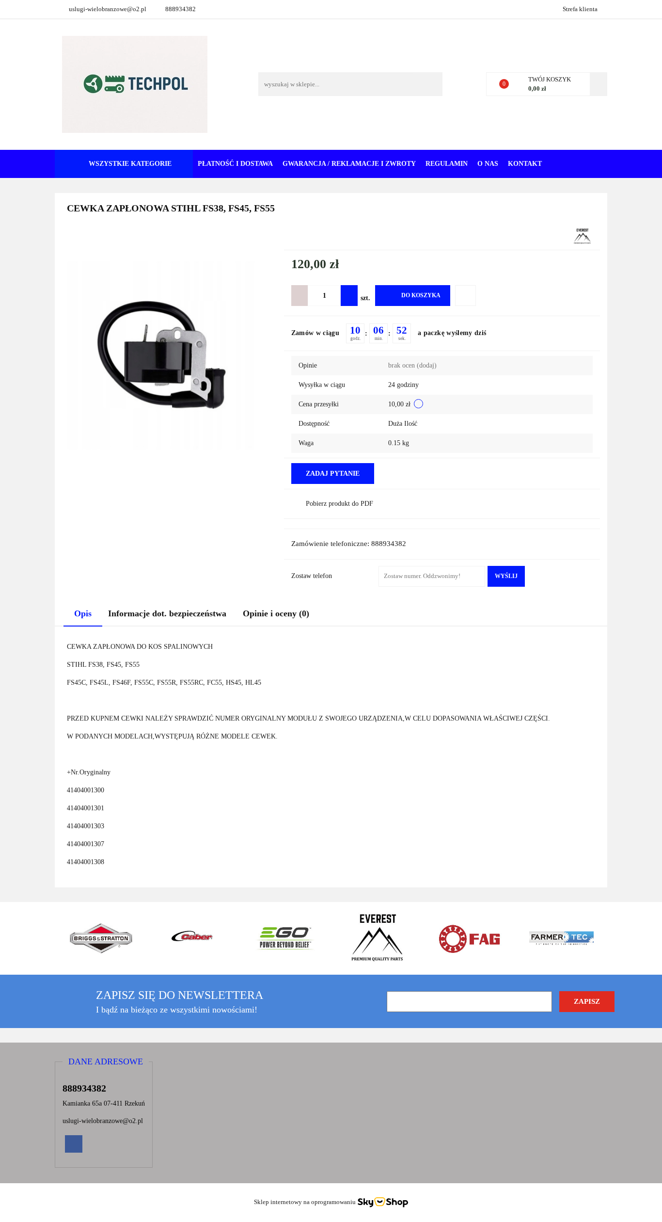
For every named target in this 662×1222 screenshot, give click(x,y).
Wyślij (506, 576)
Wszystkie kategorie (129, 163)
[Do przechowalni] (465, 295)
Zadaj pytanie (333, 473)
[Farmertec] (561, 938)
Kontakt (525, 163)
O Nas (487, 163)
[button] (106, 1062)
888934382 (180, 9)
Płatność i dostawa (235, 163)
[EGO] (285, 938)
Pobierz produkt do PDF (339, 503)
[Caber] (193, 938)
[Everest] (582, 236)
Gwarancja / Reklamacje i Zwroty (349, 163)
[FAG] (469, 938)
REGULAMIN (447, 163)
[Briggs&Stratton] (101, 938)
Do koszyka (421, 295)
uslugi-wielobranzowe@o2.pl (107, 9)
